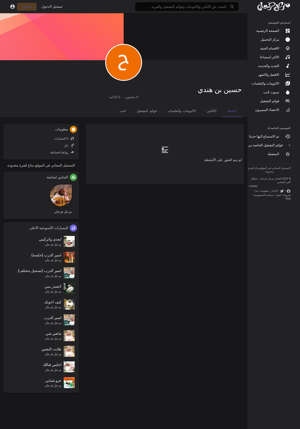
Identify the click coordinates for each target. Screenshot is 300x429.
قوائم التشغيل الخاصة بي (265, 145)
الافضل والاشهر (268, 75)
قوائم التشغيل (269, 101)
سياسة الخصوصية (263, 195)
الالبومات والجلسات (265, 83)
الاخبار (274, 190)
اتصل (278, 195)
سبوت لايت (271, 92)
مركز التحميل (270, 40)
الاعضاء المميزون (267, 110)
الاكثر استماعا (269, 57)
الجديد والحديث (268, 66)
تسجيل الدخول (51, 6)
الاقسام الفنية (269, 48)
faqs (288, 198)
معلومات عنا (262, 190)
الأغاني (211, 111)
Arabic (254, 186)
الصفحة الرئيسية (267, 31)
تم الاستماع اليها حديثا (264, 136)
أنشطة (231, 111)
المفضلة (273, 154)
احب (123, 111)
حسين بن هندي (220, 89)
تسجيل (27, 7)
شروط (287, 195)
